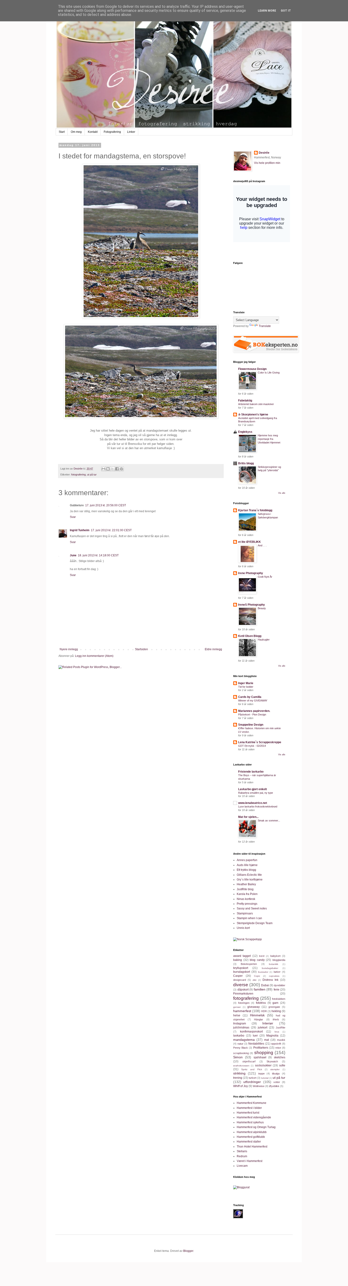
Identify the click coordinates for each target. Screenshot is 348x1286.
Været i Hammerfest (249, 1161)
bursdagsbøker (270, 968)
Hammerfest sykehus (250, 1122)
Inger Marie (245, 683)
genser (237, 1007)
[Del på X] (112, 468)
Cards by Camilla (249, 697)
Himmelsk (257, 1015)
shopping (263, 1052)
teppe (261, 1073)
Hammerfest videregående (254, 1117)
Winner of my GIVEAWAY (252, 700)
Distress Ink (270, 980)
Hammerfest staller (249, 1141)
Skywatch (272, 1061)
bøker (277, 971)
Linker (131, 132)
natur (240, 1043)
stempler (275, 1069)
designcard (239, 979)
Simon (238, 1057)
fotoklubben (278, 998)
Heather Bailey (246, 884)
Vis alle (281, 493)
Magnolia (272, 1035)
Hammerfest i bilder (249, 1108)
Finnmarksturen (243, 993)
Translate (265, 326)
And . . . (262, 545)
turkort (252, 1077)
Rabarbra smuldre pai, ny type (255, 792)
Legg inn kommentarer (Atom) (94, 656)
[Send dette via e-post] (103, 468)
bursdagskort (241, 971)
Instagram (239, 1023)
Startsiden (141, 649)
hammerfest (242, 1011)
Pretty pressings (247, 903)
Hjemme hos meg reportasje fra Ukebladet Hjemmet (269, 439)
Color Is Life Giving (269, 372)
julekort (262, 1027)
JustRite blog (245, 889)
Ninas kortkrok (246, 899)
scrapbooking (241, 1053)
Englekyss (245, 431)
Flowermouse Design (252, 369)
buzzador (263, 972)
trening (237, 1077)
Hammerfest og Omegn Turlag (256, 1127)
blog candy (257, 960)
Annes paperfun (247, 860)
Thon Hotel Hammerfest (252, 1146)
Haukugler (264, 639)
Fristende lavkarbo (250, 771)
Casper (238, 975)
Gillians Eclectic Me (249, 874)
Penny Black (240, 1047)
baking (237, 960)
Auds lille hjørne (247, 865)
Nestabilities (256, 1043)
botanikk (273, 964)
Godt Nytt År (265, 576)
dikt (254, 980)
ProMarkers (260, 1047)
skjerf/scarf (248, 1061)
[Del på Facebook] (117, 468)
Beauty (262, 608)
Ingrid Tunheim (79, 530)
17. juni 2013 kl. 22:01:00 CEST (111, 530)
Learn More (267, 10)
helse (236, 1015)
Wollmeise (258, 1086)
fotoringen (244, 1002)
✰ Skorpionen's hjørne (253, 414)
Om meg (76, 132)
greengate (274, 1006)
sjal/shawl (260, 1057)
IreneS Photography (251, 604)
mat (266, 1040)
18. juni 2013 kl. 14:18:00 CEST (98, 555)
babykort (275, 955)
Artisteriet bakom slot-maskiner (256, 404)
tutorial (264, 1078)
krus (277, 1031)
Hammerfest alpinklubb (252, 1132)
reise (278, 1047)
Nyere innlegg (69, 649)
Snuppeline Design (250, 724)
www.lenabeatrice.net (252, 803)
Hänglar (258, 1019)
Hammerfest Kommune (251, 1103)
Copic (257, 976)
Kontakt (93, 132)
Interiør (267, 1023)
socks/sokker (263, 1065)
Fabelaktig (245, 400)
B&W (261, 956)
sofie (282, 1065)
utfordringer (252, 1082)
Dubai (265, 985)
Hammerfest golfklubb (251, 1137)
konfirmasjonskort (251, 1031)
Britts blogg (246, 463)
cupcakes (274, 976)
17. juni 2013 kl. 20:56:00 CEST (105, 505)
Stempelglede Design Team (254, 923)
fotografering (78, 474)
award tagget (242, 956)
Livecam (242, 1165)
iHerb (276, 1019)
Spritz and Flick (251, 1069)
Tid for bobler (245, 686)
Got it (286, 10)
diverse (240, 984)
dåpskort (243, 989)
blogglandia (278, 960)
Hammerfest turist (248, 1112)
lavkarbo (238, 1035)
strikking (239, 1073)
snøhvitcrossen (241, 1065)
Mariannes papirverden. (254, 711)
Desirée (264, 152)
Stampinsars (245, 913)
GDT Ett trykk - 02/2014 (252, 745)
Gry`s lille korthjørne (250, 879)
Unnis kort (243, 928)
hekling (276, 1011)
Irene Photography (250, 573)
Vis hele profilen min (267, 163)
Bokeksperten (249, 964)
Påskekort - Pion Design (252, 714)
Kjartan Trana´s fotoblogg (255, 510)
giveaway (253, 1007)
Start (62, 132)
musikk (281, 1039)
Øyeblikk (274, 1086)
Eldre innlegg (213, 649)
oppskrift (276, 1043)
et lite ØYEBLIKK (249, 542)
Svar (73, 517)
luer (255, 1035)
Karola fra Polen (247, 894)
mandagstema (244, 1040)
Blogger (188, 1251)
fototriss (261, 1003)
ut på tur (92, 474)
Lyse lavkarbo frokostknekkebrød (257, 806)
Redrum (242, 1156)
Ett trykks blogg (246, 869)
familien (259, 989)
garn (275, 1003)
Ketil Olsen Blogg (249, 636)
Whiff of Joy (240, 1086)
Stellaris (242, 1151)
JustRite (280, 1027)
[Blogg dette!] (108, 468)
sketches (279, 1057)
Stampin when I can (249, 918)
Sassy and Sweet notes (252, 908)
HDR (264, 1011)
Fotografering (112, 132)
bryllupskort (240, 968)
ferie (276, 989)
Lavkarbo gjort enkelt (252, 789)
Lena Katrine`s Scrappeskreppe (259, 742)
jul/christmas (241, 1027)
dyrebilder (279, 985)
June (73, 555)
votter (276, 1082)
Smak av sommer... (269, 820)
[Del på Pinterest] (121, 468)
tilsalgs (276, 1073)
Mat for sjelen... (248, 817)
